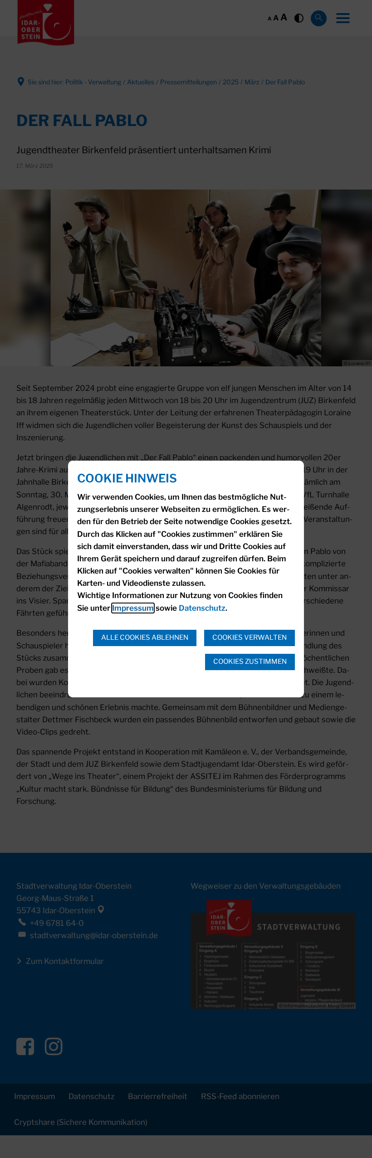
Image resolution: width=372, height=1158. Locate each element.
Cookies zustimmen (250, 661)
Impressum (133, 608)
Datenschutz (202, 608)
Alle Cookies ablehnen (144, 637)
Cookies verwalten (249, 637)
